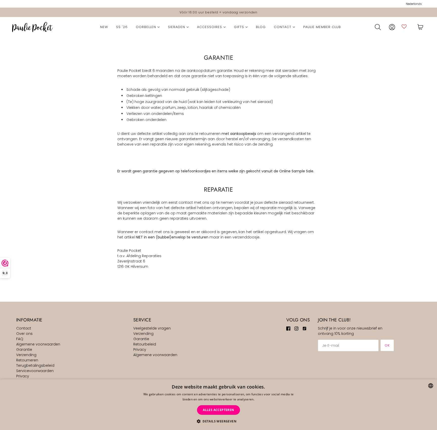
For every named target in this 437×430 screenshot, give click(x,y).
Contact (23, 328)
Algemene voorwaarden (38, 344)
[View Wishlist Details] (404, 26)
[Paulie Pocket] (32, 27)
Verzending (26, 354)
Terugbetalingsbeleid (35, 365)
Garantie (24, 349)
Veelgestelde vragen (152, 328)
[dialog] (218, 404)
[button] (218, 421)
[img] (288, 328)
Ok (387, 345)
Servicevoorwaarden (35, 370)
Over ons (24, 333)
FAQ (19, 338)
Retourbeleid (144, 344)
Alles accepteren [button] (218, 410)
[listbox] (430, 385)
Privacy (22, 376)
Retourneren (27, 360)
